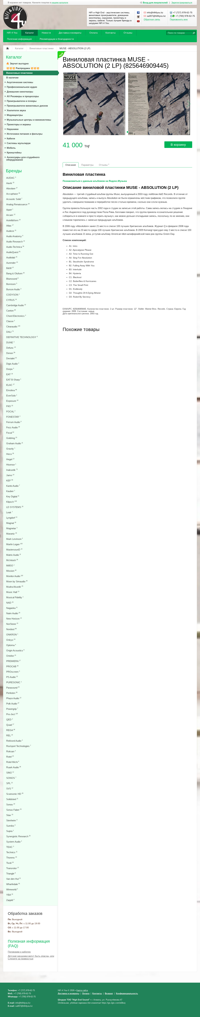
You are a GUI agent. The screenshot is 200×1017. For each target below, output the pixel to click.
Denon (10, 353)
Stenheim (11, 820)
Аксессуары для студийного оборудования (23, 158)
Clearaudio (13, 326)
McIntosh (12, 560)
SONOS (11, 778)
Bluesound (12, 278)
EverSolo (11, 395)
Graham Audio (14, 443)
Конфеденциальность (127, 993)
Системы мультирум (18, 143)
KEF (9, 480)
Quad (10, 725)
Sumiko (10, 825)
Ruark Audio (13, 767)
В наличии (12, 77)
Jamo (10, 475)
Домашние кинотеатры (20, 91)
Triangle (11, 873)
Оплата (93, 32)
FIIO (9, 406)
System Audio (14, 841)
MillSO (10, 565)
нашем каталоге (60, 2)
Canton (11, 310)
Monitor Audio (14, 576)
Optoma (11, 645)
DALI (10, 332)
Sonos (10, 804)
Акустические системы (20, 82)
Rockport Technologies (18, 746)
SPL (9, 783)
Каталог (29, 32)
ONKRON (12, 634)
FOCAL (10, 411)
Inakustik (12, 470)
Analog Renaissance (18, 204)
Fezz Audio (13, 427)
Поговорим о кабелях (19, 951)
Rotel (10, 756)
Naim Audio (13, 613)
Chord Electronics (16, 316)
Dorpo (10, 369)
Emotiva (11, 390)
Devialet (11, 358)
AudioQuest (13, 252)
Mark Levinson (14, 539)
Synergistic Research (18, 836)
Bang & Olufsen (15, 273)
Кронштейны (14, 152)
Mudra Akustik (14, 586)
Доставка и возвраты (70, 32)
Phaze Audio (13, 698)
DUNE (10, 342)
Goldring (11, 438)
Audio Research (15, 241)
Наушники (12, 129)
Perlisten (11, 693)
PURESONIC (14, 682)
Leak (9, 512)
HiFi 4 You (12, 32)
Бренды (14, 170)
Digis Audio (12, 363)
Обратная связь (152, 19)
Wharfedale (13, 884)
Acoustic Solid (14, 199)
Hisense (11, 464)
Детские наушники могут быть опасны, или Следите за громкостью (31, 957)
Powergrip (12, 709)
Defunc (11, 347)
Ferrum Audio (13, 422)
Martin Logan (14, 544)
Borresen (11, 284)
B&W (10, 268)
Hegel (10, 459)
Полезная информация (19, 39)
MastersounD (14, 549)
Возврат (109, 993)
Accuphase (13, 193)
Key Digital (12, 496)
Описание (70, 165)
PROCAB (12, 666)
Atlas (10, 225)
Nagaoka (12, 608)
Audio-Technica (15, 247)
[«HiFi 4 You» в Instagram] (138, 17)
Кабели (11, 138)
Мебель (11, 148)
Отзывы (128, 32)
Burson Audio (13, 289)
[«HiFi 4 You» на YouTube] (138, 21)
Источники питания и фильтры (24, 133)
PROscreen (13, 671)
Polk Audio (12, 703)
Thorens (11, 857)
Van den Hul (13, 879)
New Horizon (14, 618)
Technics (11, 852)
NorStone (12, 624)
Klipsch (11, 501)
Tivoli (10, 863)
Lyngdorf (11, 517)
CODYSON (13, 294)
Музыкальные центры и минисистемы (29, 119)
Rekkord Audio (14, 740)
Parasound (13, 687)
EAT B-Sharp (13, 379)
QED (9, 719)
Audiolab (11, 257)
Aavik (10, 183)
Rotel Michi (12, 762)
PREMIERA (13, 661)
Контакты (110, 32)
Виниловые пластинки (19, 73)
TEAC (10, 847)
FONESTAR (13, 416)
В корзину (178, 144)
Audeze (11, 231)
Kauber (10, 491)
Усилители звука (16, 110)
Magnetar (11, 528)
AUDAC (11, 178)
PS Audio (12, 677)
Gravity (10, 448)
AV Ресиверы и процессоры (23, 96)
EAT (9, 374)
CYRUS (11, 300)
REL (9, 735)
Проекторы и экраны (19, 124)
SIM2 (10, 772)
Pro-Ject (12, 714)
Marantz (11, 533)
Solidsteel (12, 799)
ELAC (10, 385)
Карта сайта (82, 990)
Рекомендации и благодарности (57, 39)
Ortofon (11, 655)
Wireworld (12, 889)
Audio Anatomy (14, 236)
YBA (9, 894)
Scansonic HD (14, 794)
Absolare (12, 188)
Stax (9, 815)
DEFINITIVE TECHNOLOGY (22, 337)
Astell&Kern (13, 220)
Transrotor (12, 868)
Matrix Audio (13, 555)
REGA (10, 730)
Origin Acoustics (15, 650)
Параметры (87, 165)
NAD (9, 602)
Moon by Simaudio (17, 581)
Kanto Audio (13, 486)
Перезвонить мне (179, 19)
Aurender (12, 262)
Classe (10, 321)
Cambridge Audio (16, 305)
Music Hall (12, 592)
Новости (46, 32)
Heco (10, 454)
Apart (9, 209)
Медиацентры (15, 115)
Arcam (10, 215)
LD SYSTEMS (14, 507)
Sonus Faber (14, 809)
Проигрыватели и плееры (22, 101)
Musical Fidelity (14, 597)
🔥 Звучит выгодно (17, 63)
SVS (9, 788)
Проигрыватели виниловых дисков (27, 105)
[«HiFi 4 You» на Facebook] (138, 12)
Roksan (11, 751)
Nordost (11, 629)
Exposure (12, 401)
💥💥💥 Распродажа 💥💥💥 (22, 68)
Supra (10, 831)
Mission (11, 570)
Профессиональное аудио (22, 87)
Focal (10, 432)
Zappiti (10, 900)
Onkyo (10, 640)
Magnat (11, 523)
